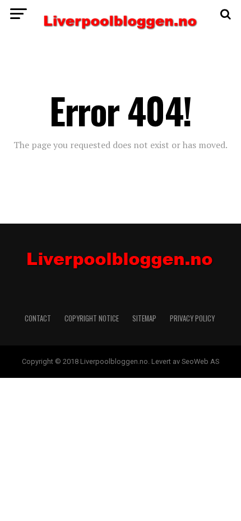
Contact (38, 318)
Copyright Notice (91, 318)
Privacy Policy (193, 318)
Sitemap (144, 318)
